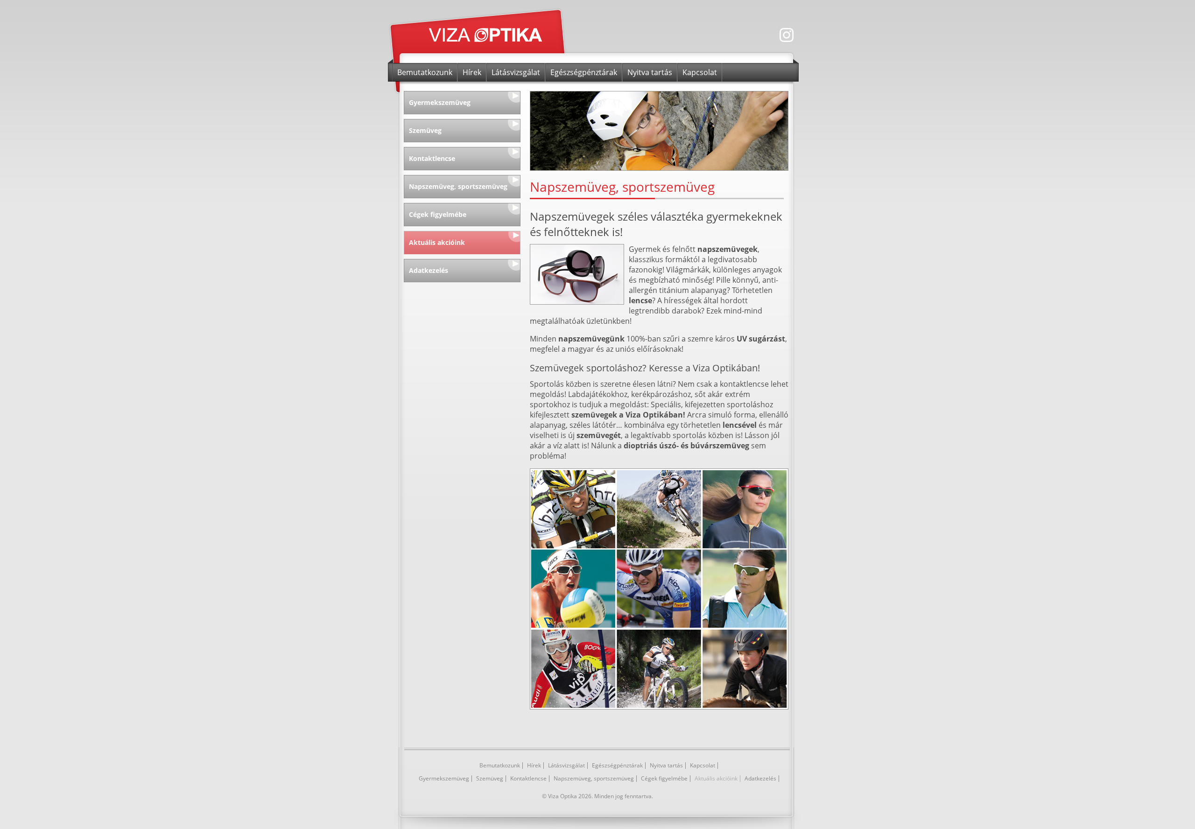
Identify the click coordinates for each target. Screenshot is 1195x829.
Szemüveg (425, 130)
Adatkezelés (428, 270)
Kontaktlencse (432, 158)
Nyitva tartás (649, 72)
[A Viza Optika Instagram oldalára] (789, 44)
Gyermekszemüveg (440, 102)
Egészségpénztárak (583, 72)
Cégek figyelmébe (437, 214)
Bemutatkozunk (424, 72)
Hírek (472, 72)
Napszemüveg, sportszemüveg (458, 186)
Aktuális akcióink (437, 242)
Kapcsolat (699, 72)
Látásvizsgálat (516, 72)
